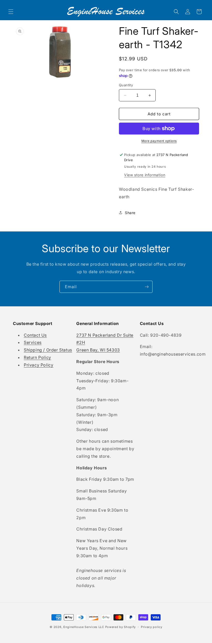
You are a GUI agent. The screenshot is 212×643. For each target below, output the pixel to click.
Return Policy (37, 357)
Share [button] (130, 212)
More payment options (159, 141)
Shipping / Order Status (48, 349)
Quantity (126, 85)
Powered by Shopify (120, 627)
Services (33, 342)
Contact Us (35, 335)
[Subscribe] (146, 287)
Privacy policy (151, 627)
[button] (11, 11)
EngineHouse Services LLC (83, 627)
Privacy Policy (38, 365)
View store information (144, 175)
